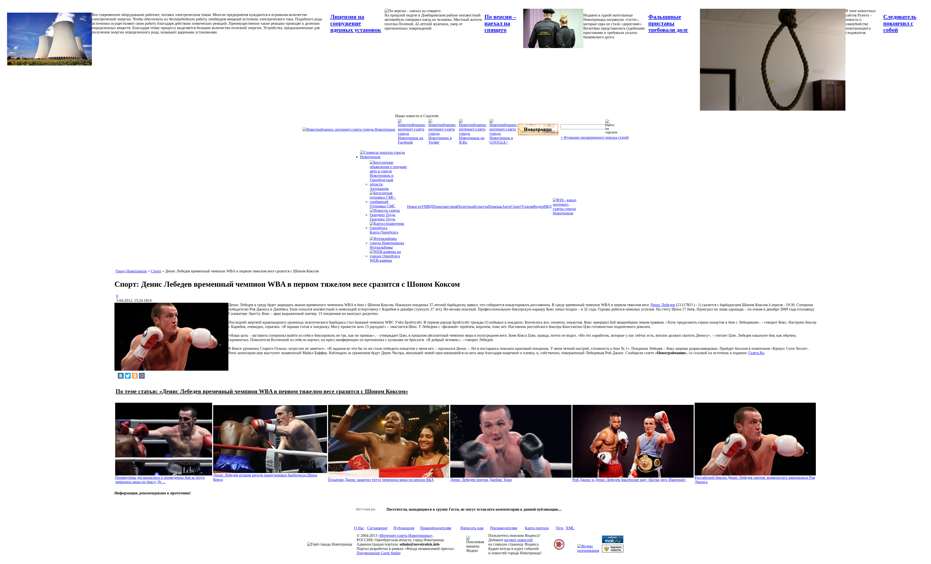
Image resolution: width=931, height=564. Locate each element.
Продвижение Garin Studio (379, 553)
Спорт (516, 206)
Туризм (527, 206)
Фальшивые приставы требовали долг (668, 23)
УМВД (427, 206)
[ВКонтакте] (121, 376)
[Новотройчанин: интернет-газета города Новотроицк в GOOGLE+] (503, 142)
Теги (559, 528)
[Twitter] (128, 376)
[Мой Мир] (142, 376)
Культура (481, 206)
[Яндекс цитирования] (588, 550)
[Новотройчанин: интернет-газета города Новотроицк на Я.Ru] (473, 142)
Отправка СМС (382, 206)
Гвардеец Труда (382, 219)
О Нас (359, 528)
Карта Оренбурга (384, 232)
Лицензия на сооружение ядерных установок (355, 23)
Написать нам (471, 528)
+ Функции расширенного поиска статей (595, 137)
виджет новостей (518, 540)
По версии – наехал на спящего (500, 23)
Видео (538, 206)
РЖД (548, 206)
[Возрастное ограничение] (559, 549)
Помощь (495, 206)
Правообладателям (435, 528)
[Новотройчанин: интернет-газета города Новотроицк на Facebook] (411, 142)
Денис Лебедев (662, 305)
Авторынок (379, 189)
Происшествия (445, 206)
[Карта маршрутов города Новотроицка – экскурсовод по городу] (538, 134)
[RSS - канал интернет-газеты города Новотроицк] (566, 213)
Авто (506, 206)
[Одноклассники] (135, 376)
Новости (414, 206)
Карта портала (537, 528)
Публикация (403, 528)
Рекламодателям (503, 528)
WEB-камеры (381, 260)
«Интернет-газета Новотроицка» (405, 535)
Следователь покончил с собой (899, 23)
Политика (465, 206)
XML (570, 528)
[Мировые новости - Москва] (612, 551)
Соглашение (377, 528)
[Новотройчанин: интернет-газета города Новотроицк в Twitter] (442, 142)
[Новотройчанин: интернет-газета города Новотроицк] (349, 129)
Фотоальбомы (381, 247)
